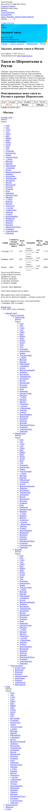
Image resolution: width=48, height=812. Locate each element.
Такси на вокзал (16, 666)
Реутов (8, 170)
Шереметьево (20, 433)
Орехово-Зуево (11, 195)
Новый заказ (6, 307)
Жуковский (10, 218)
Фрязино (9, 202)
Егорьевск (10, 229)
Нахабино (10, 221)
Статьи (8, 809)
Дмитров (9, 212)
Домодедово (20, 317)
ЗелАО (8, 145)
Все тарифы (15, 718)
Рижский (18, 680)
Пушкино (9, 189)
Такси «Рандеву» (7, 17)
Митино (9, 204)
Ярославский (20, 685)
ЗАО (7, 128)
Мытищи (9, 161)
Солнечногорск (12, 231)
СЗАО (8, 130)
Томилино (10, 233)
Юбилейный (11, 166)
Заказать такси (11, 313)
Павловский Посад (13, 227)
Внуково (18, 549)
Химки (8, 155)
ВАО (7, 136)
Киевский (19, 672)
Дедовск (9, 214)
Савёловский (20, 682)
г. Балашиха (10, 168)
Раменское (10, 193)
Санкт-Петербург (8, 12)
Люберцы (9, 174)
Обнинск (9, 223)
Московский (10, 185)
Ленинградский (21, 676)
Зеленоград (10, 206)
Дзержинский (11, 178)
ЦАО (8, 126)
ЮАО (8, 140)
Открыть (4, 6)
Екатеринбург (6, 15)
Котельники (10, 176)
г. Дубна (9, 199)
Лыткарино (10, 180)
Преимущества (11, 805)
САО (7, 132)
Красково (9, 225)
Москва (4, 10)
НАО (8, 147)
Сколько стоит (6, 117)
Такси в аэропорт (17, 315)
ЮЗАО (8, 142)
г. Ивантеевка (11, 210)
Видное (9, 183)
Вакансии (9, 807)
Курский (18, 674)
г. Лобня (9, 159)
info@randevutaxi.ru (24, 56)
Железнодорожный (13, 172)
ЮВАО (8, 138)
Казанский (19, 670)
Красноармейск (12, 216)
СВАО (8, 134)
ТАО (7, 149)
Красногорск (11, 153)
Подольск (9, 187)
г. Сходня (9, 208)
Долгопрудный (12, 157)
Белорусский (20, 668)
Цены (8, 687)
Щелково (9, 197)
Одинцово (10, 151)
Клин (8, 191)
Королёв (9, 164)
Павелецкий (20, 678)
